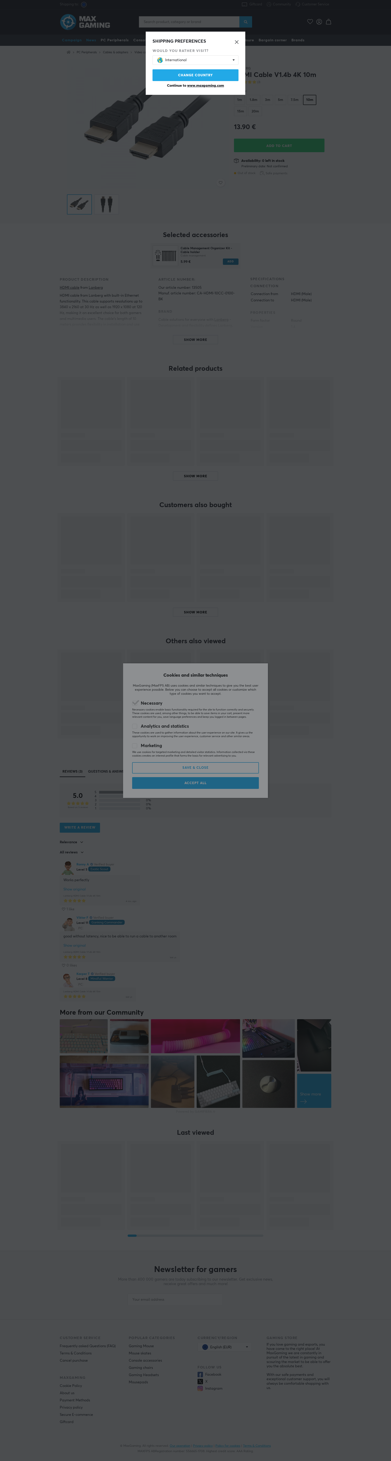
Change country (195, 75)
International (176, 60)
